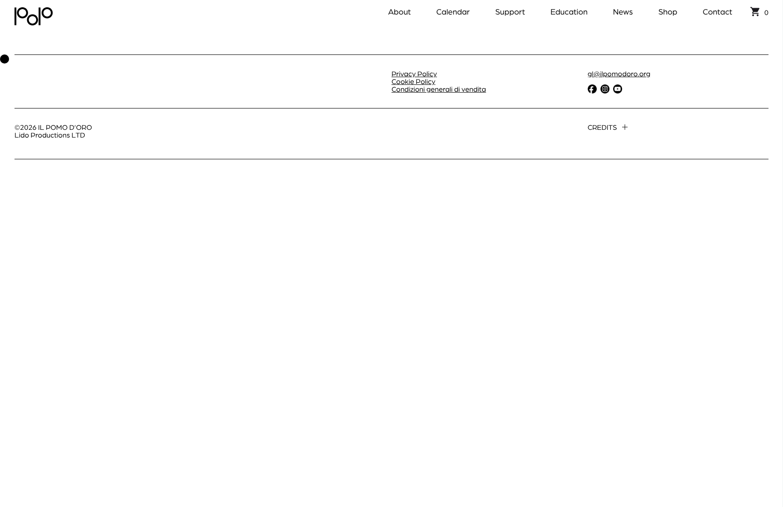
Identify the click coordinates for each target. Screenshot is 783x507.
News (623, 11)
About (399, 11)
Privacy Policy (414, 73)
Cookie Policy (413, 81)
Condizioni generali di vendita (439, 88)
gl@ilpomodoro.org (619, 73)
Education (569, 11)
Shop (667, 11)
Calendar (453, 11)
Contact (717, 11)
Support (510, 11)
